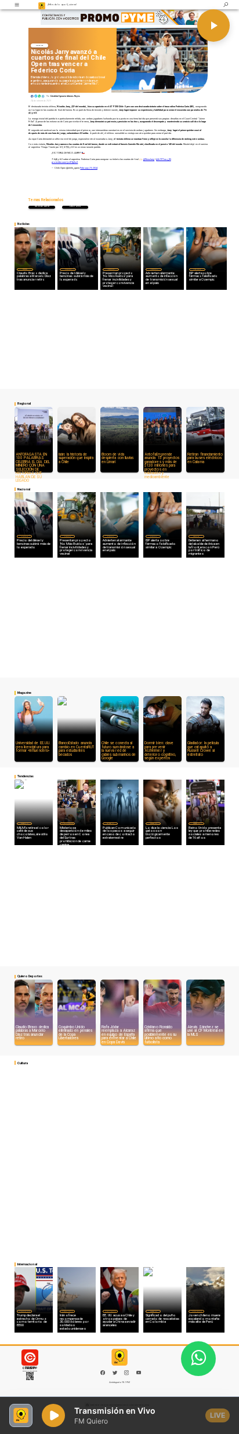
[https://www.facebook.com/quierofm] (102, 1372)
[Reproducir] (213, 25)
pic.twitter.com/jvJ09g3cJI (65, 162)
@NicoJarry (148, 159)
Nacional (67, 269)
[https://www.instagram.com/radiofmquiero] (126, 1374)
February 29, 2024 (88, 168)
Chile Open (75, 207)
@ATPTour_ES (163, 159)
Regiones (196, 536)
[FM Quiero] (16, 4)
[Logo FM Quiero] (42, 4)
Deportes (39, 45)
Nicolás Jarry (42, 207)
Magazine (24, 823)
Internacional (67, 823)
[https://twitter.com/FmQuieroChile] (115, 1374)
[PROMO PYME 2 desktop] (119, 17)
